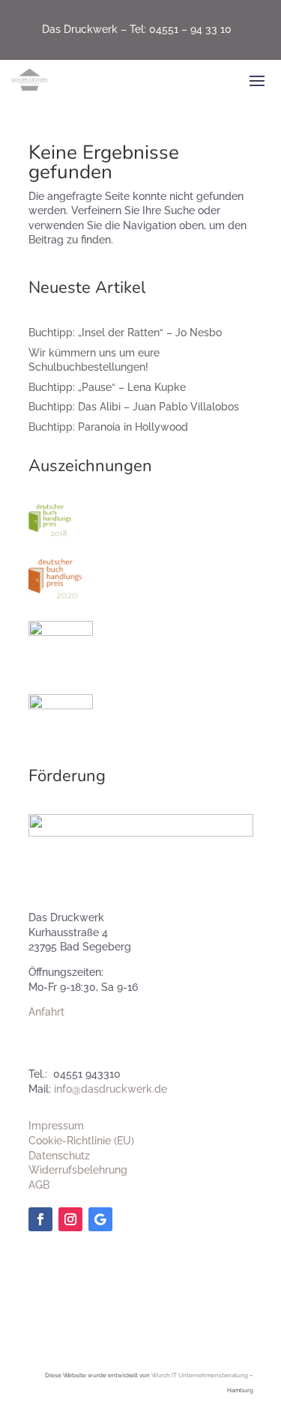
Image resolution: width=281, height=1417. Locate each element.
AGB (38, 1185)
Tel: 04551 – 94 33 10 (181, 29)
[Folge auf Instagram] (70, 1219)
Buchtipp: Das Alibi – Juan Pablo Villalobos (133, 407)
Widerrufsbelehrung (77, 1170)
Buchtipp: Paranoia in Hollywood (108, 427)
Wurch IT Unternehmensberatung (199, 1375)
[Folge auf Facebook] (40, 1219)
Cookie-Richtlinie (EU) (81, 1141)
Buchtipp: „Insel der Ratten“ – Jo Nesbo (125, 333)
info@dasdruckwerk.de (110, 1089)
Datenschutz (59, 1156)
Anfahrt (46, 1012)
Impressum (56, 1126)
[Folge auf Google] (100, 1219)
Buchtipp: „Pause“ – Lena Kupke (107, 387)
